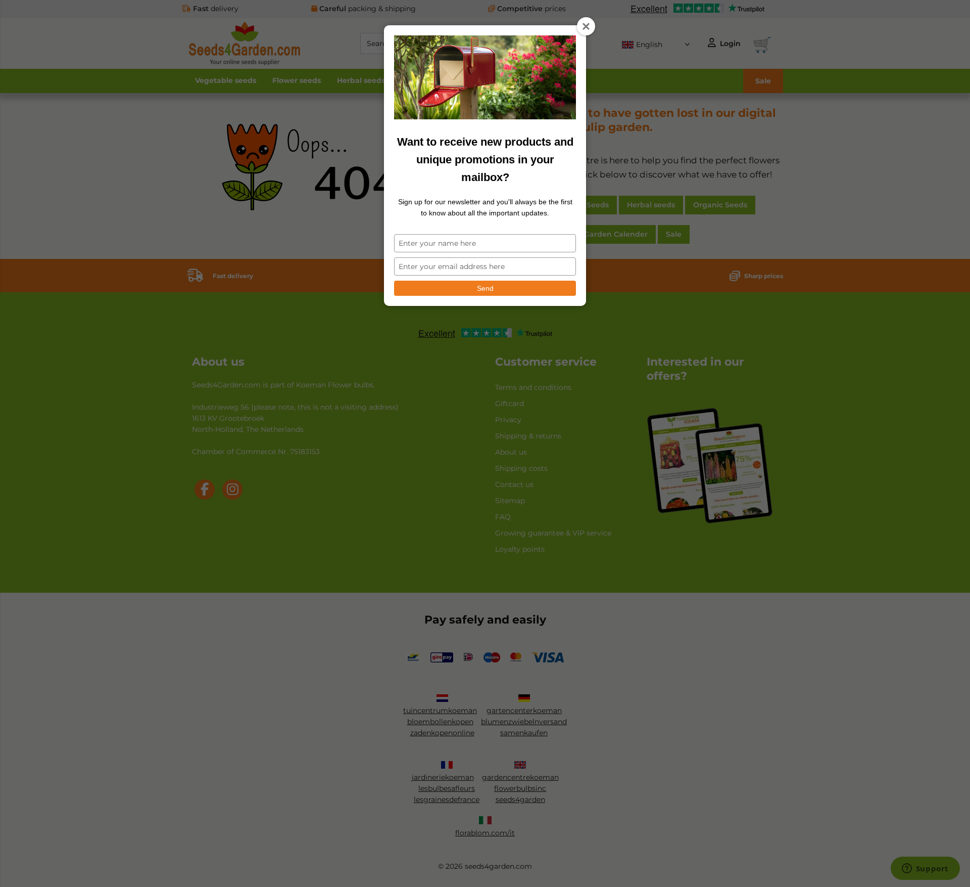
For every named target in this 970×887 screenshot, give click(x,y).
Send (485, 288)
